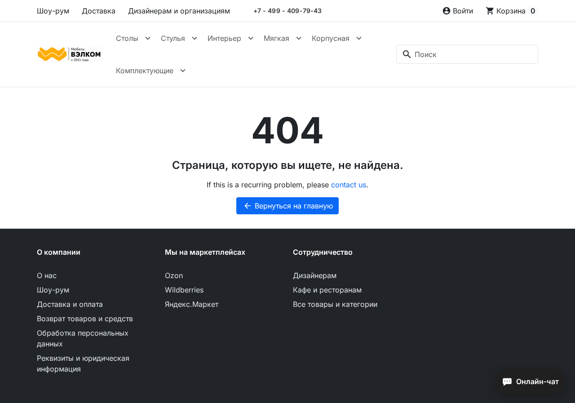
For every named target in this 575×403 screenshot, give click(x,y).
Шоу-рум (53, 10)
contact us (348, 184)
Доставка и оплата (70, 304)
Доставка (98, 10)
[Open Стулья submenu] (194, 38)
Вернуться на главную (288, 205)
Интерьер (224, 38)
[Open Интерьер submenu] (251, 38)
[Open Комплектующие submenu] (183, 70)
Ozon (174, 275)
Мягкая (276, 38)
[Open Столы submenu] (148, 38)
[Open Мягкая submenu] (299, 38)
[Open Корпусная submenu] (359, 38)
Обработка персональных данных (82, 338)
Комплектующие (144, 70)
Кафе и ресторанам (327, 289)
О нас (47, 275)
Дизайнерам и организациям (179, 10)
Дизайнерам (314, 275)
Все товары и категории (335, 304)
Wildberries (184, 289)
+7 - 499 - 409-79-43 (287, 10)
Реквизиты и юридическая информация (83, 363)
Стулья (173, 38)
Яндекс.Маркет (191, 304)
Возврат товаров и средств (85, 318)
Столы (127, 38)
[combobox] (467, 54)
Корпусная (330, 38)
